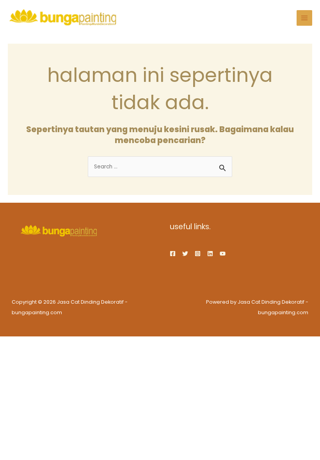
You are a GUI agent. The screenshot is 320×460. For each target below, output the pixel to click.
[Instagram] (198, 254)
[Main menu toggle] (305, 18)
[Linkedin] (210, 254)
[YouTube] (223, 254)
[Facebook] (173, 254)
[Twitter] (185, 254)
